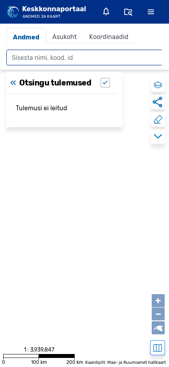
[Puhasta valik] (158, 119)
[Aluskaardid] (157, 347)
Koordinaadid (109, 37)
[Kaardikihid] (158, 85)
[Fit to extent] (158, 327)
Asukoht (64, 37)
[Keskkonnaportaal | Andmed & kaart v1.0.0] (46, 11)
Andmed (26, 37)
